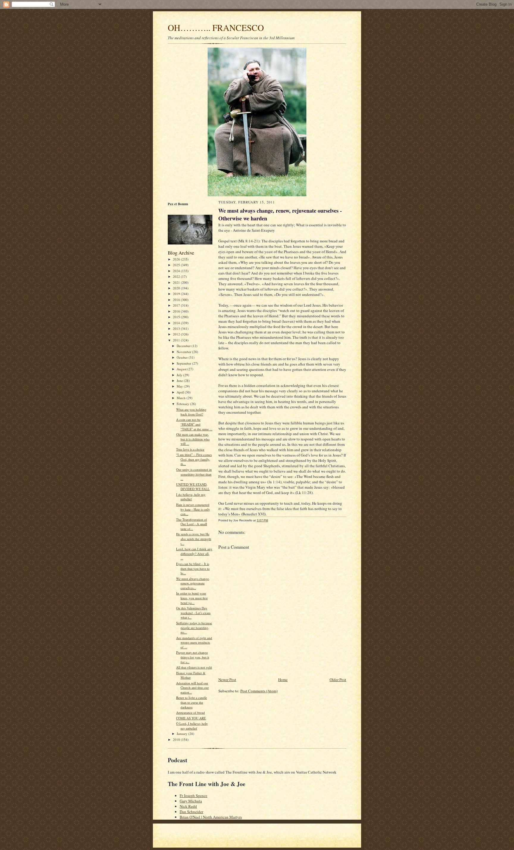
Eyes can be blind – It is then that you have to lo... (193, 568)
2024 (177, 271)
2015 (177, 317)
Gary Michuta (191, 801)
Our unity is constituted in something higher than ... (194, 474)
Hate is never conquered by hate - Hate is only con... (193, 509)
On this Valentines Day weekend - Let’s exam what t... (193, 613)
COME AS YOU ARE (191, 718)
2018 (177, 299)
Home (283, 679)
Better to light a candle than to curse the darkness (191, 702)
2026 (177, 259)
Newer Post (227, 679)
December (184, 346)
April (181, 392)
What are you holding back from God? (191, 411)
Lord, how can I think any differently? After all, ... (194, 553)
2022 (177, 276)
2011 (177, 340)
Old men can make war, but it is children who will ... (193, 439)
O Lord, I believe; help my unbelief (192, 725)
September (184, 363)
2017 (177, 305)
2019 (177, 293)
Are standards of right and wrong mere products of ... (194, 642)
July (180, 375)
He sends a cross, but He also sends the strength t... (193, 538)
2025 (177, 265)
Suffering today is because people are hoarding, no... (194, 627)
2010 (177, 739)
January (182, 733)
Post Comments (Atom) (259, 691)
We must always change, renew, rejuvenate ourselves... (193, 583)
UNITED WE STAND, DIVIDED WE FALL (193, 486)
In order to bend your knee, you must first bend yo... (192, 598)
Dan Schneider (191, 811)
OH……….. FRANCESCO (216, 27)
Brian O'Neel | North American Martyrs (211, 817)
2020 (177, 288)
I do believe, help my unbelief (191, 496)
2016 (177, 311)
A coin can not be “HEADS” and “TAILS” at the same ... (194, 424)
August (182, 369)
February (183, 404)
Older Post (338, 679)
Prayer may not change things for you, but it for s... (192, 657)
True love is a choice (190, 449)
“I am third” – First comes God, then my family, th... (194, 459)
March (182, 398)
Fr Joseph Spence (193, 795)
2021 (177, 282)
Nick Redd (188, 806)
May (180, 386)
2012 (177, 334)
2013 (177, 328)
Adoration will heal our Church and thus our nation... (192, 687)
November (184, 351)
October (183, 357)
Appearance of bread (190, 712)
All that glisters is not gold (194, 667)
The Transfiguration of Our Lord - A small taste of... (191, 524)
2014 (177, 323)
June (180, 380)
